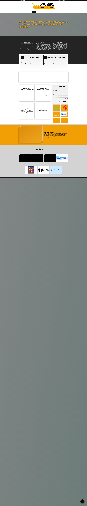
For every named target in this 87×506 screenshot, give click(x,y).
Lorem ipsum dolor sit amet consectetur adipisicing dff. (60, 94)
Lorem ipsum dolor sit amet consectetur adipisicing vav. (60, 98)
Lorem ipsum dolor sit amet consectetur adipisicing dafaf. (60, 92)
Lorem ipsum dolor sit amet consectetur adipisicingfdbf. (58, 90)
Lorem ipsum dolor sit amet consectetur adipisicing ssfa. (60, 96)
